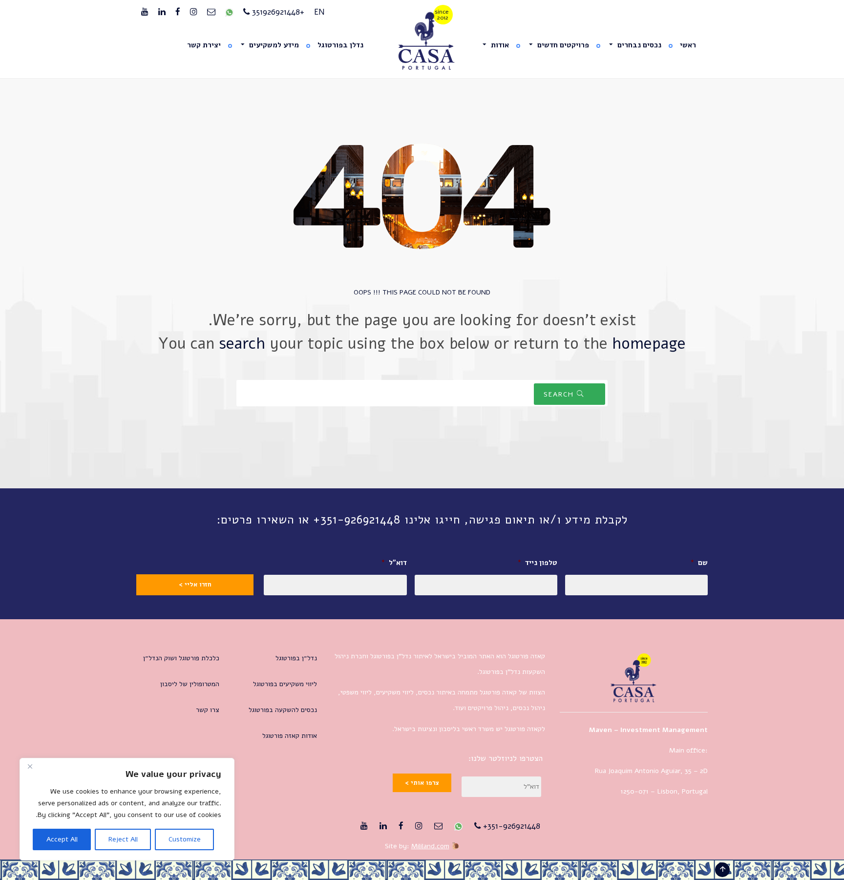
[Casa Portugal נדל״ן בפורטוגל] (422, 41)
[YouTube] (144, 12)
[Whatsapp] (229, 12)
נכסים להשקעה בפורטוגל (283, 709)
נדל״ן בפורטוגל (296, 658)
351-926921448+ (510, 826)
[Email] (211, 12)
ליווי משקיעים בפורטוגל (285, 684)
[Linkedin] (161, 12)
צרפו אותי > (422, 782)
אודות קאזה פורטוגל (289, 735)
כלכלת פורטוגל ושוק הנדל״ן (181, 658)
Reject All (123, 839)
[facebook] (177, 12)
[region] (127, 809)
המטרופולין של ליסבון (189, 684)
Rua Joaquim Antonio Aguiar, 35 (643, 770)
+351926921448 (277, 12)
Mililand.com (430, 846)
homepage (649, 343)
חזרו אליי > (195, 584)
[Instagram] (193, 12)
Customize (185, 839)
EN (319, 12)
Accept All (62, 839)
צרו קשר (207, 709)
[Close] (30, 766)
